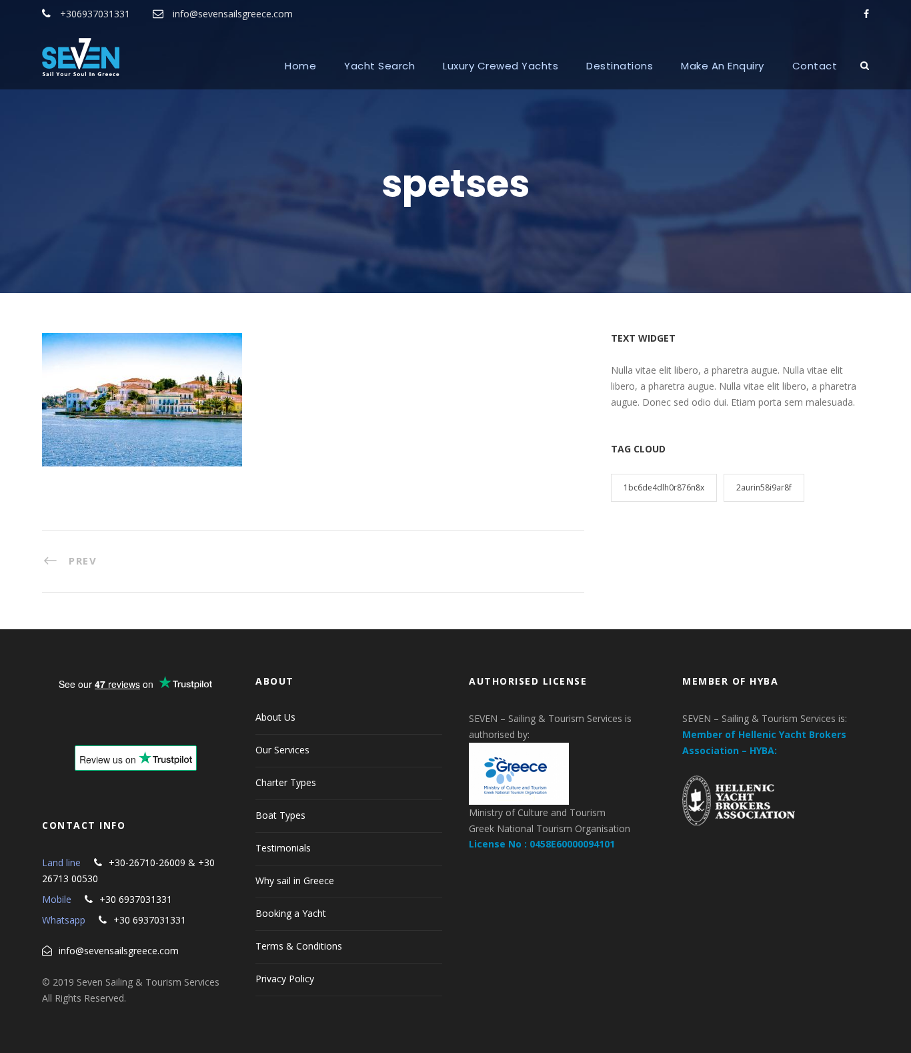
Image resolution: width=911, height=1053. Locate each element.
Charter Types (285, 782)
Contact (815, 66)
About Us (275, 717)
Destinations (619, 66)
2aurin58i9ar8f (764, 487)
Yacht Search (379, 66)
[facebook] (866, 13)
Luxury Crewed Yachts (500, 66)
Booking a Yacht (290, 913)
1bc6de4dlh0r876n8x (664, 487)
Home (300, 66)
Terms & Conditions (298, 946)
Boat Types (280, 815)
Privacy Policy (284, 978)
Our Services (282, 749)
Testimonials (283, 847)
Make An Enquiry (722, 66)
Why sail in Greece (294, 880)
